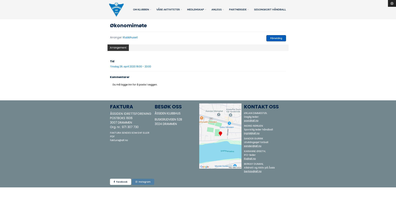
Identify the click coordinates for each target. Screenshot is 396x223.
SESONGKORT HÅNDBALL (270, 9)
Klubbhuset (130, 37)
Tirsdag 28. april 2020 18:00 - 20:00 (130, 66)
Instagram (145, 181)
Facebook (121, 181)
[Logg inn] (392, 3)
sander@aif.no (252, 146)
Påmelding (276, 38)
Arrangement (118, 47)
